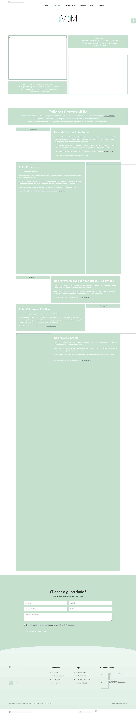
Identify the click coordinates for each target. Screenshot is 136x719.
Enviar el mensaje (36, 631)
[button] (70, 75)
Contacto (101, 5)
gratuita (62, 191)
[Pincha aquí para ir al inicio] (19, 672)
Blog (91, 5)
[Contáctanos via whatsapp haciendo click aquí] (119, 5)
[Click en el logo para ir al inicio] (16, 6)
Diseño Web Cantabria (119, 703)
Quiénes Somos (70, 5)
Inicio (46, 5)
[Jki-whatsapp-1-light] (17, 683)
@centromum (109, 116)
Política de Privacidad (65, 625)
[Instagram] (11, 683)
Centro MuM (57, 5)
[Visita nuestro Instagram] (115, 5)
